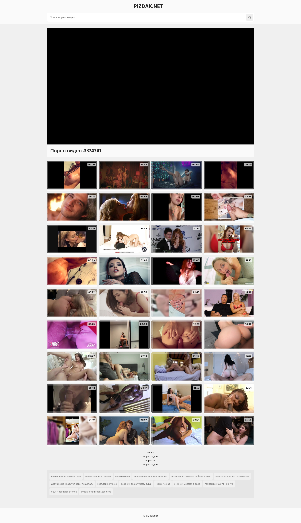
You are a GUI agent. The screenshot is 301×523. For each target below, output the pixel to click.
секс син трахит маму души (136, 484)
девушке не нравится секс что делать (72, 484)
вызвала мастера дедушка (66, 476)
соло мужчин (122, 476)
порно (150, 453)
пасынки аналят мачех (98, 476)
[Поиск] (249, 17)
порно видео (150, 457)
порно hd (150, 461)
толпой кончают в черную (219, 484)
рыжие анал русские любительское (191, 476)
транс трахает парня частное (150, 476)
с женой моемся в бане (187, 484)
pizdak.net (148, 6)
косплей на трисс (107, 484)
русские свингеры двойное (96, 492)
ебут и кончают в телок (64, 492)
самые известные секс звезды (232, 476)
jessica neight (163, 484)
